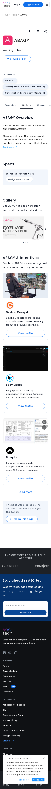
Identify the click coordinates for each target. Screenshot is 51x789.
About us (8, 754)
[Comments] (38, 31)
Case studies (10, 671)
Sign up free (33, 4)
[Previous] (5, 229)
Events (9, 686)
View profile (25, 333)
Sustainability (10, 720)
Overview (11, 105)
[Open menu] (47, 4)
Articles (7, 681)
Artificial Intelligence (14, 705)
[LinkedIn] (4, 652)
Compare (8, 691)
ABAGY (23, 15)
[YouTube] (9, 652)
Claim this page (23, 519)
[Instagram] (15, 652)
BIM (4, 710)
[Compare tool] (44, 282)
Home (5, 15)
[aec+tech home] (6, 4)
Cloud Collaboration (14, 730)
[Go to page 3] (27, 242)
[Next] (45, 229)
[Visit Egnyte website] (37, 566)
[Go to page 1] (23, 242)
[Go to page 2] (25, 242)
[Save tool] (44, 277)
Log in (17, 4)
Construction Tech (13, 715)
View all (7, 740)
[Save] (30, 31)
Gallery (26, 105)
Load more (25, 492)
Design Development (19, 179)
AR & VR (7, 725)
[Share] (45, 31)
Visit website (15, 59)
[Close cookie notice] (44, 758)
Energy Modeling (12, 735)
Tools (14, 15)
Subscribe (25, 612)
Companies (9, 676)
